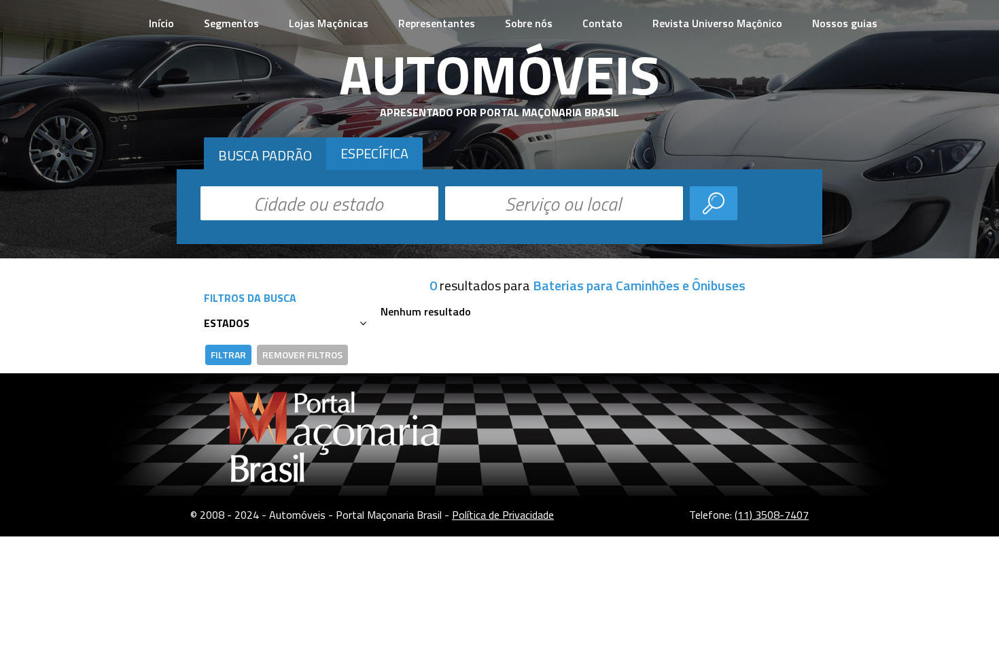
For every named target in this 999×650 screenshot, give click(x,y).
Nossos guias (844, 23)
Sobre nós (529, 23)
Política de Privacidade (503, 515)
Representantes (436, 23)
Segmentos (231, 23)
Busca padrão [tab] (265, 155)
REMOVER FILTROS (302, 354)
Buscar (713, 203)
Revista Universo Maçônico (717, 23)
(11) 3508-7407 (772, 515)
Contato (602, 23)
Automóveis (499, 74)
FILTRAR (228, 354)
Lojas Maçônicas (328, 23)
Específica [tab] (374, 153)
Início (161, 23)
